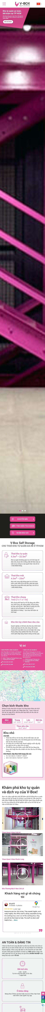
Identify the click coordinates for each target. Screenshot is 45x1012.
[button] (19, 510)
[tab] (6, 721)
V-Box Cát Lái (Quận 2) (30, 650)
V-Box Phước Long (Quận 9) (9, 650)
